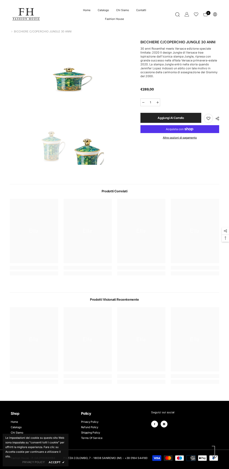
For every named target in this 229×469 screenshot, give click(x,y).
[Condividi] (216, 118)
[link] (34, 268)
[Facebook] (154, 424)
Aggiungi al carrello (171, 118)
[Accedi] (187, 14)
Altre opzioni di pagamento (180, 137)
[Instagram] (164, 424)
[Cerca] (177, 14)
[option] (70, 78)
